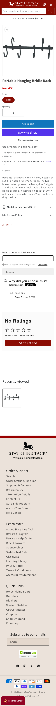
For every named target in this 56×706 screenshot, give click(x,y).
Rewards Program (17, 534)
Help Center (13, 513)
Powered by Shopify (37, 692)
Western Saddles (16, 605)
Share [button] (9, 224)
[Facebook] (17, 666)
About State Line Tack (20, 529)
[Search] (50, 11)
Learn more (42, 264)
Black (8, 99)
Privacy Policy (14, 566)
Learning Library (16, 561)
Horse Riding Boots (18, 592)
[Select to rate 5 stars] (29, 330)
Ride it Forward (15, 543)
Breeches (12, 596)
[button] (28, 207)
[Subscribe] (45, 642)
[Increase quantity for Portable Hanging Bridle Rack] (20, 112)
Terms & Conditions (18, 570)
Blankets (11, 601)
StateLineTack (23, 692)
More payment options (28, 140)
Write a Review (28, 343)
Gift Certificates (16, 610)
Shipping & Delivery (18, 485)
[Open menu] (5, 4)
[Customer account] (44, 4)
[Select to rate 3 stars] (18, 330)
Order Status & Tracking (21, 481)
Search (10, 476)
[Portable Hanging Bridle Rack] (12, 398)
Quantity (6, 106)
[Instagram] (24, 666)
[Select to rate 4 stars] (23, 330)
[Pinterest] (38, 666)
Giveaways (12, 557)
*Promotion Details (18, 494)
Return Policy (14, 490)
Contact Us (13, 499)
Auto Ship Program (18, 504)
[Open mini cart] (51, 4)
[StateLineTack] (24, 4)
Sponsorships (14, 548)
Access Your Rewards (19, 508)
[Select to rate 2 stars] (12, 330)
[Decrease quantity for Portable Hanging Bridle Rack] (5, 112)
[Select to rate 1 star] (7, 330)
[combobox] (28, 11)
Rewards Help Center (19, 538)
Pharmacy (12, 623)
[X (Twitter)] (31, 666)
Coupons (11, 614)
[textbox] (28, 258)
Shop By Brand (15, 619)
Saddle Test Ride (16, 552)
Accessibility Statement (21, 575)
